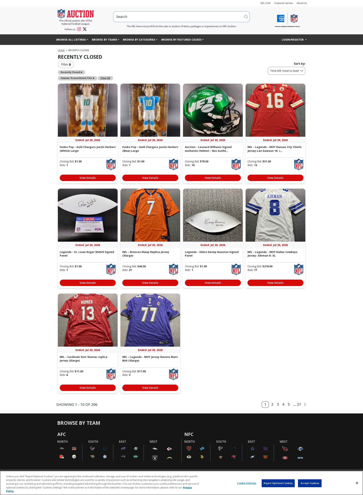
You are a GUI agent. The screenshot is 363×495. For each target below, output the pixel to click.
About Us (302, 3)
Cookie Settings (246, 483)
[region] (181, 483)
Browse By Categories (139, 39)
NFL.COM (265, 3)
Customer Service (283, 3)
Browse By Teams (104, 39)
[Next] (305, 404)
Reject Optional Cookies (278, 483)
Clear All (105, 77)
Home (61, 50)
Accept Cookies (310, 483)
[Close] (357, 483)
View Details (88, 178)
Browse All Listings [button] (71, 39)
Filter (65, 64)
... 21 (297, 404)
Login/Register (293, 39)
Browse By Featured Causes (181, 39)
